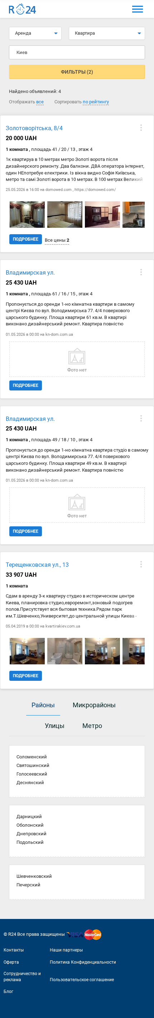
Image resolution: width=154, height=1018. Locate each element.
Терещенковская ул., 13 (37, 564)
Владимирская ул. (30, 272)
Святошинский (32, 765)
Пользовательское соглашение (82, 979)
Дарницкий (29, 816)
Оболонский (30, 825)
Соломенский (31, 756)
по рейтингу (96, 101)
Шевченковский (34, 876)
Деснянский (30, 782)
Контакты (14, 950)
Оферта (11, 962)
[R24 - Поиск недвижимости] (22, 9)
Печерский (28, 884)
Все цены (57, 240)
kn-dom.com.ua (59, 334)
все (40, 101)
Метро (92, 725)
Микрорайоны (94, 705)
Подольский (30, 842)
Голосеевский (31, 774)
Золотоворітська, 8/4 (34, 128)
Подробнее (25, 239)
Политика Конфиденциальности (83, 962)
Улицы (54, 725)
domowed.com (58, 189)
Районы (43, 705)
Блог (8, 991)
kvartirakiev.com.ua (62, 626)
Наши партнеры (66, 950)
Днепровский (31, 833)
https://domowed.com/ (95, 189)
